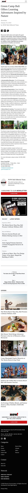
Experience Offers (6, 222)
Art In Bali (4, 240)
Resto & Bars (18, 446)
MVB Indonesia (5, 478)
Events (2, 448)
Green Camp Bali (5, 69)
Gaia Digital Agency (12, 485)
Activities (4, 20)
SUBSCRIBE (14, 422)
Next (14, 280)
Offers (16, 450)
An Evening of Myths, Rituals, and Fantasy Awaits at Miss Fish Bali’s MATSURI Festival (14, 404)
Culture (2, 454)
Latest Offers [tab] (15, 219)
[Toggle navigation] (26, 1)
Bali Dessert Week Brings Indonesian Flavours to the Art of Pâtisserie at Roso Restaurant (13, 335)
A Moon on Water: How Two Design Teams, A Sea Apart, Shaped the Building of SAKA (13, 255)
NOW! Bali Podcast (6, 474)
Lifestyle (17, 448)
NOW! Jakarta (5, 476)
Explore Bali (3, 452)
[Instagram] (2, 438)
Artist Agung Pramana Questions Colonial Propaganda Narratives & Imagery (12, 244)
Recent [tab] (4, 219)
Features (4, 251)
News (2, 446)
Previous (14, 272)
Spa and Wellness (6, 231)
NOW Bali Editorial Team (11, 25)
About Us (3, 463)
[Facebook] (5, 438)
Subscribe (3, 465)
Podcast (17, 452)
